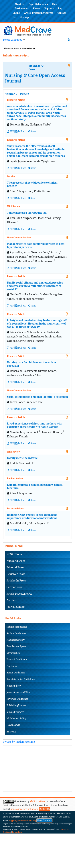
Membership (13, 653)
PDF (11, 131)
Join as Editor (14, 685)
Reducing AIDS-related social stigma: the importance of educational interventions (32, 516)
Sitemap (24, 17)
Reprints (49, 8)
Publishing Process (16, 705)
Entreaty (11, 731)
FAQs (54, 4)
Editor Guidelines (16, 672)
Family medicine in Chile (22, 458)
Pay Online (12, 666)
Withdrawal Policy (16, 718)
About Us (19, 4)
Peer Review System (17, 646)
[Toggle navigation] (68, 39)
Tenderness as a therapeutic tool (27, 212)
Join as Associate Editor (19, 692)
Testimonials (22, 8)
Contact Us (45, 809)
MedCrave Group (38, 801)
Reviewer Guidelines (17, 698)
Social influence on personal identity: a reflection (37, 396)
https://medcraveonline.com (25, 808)
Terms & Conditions (17, 659)
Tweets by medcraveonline (19, 741)
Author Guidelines (16, 633)
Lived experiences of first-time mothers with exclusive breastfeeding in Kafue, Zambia (34, 425)
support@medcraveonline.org (22, 820)
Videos (36, 8)
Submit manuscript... (16, 55)
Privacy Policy (17, 832)
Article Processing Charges (38, 12)
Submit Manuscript (17, 626)
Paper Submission (38, 4)
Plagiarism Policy (16, 639)
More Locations (44, 820)
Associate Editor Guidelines (21, 679)
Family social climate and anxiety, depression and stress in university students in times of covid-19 (35, 286)
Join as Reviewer (15, 712)
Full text (21, 131)
